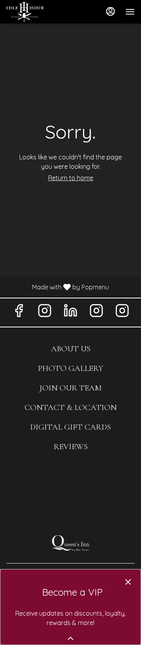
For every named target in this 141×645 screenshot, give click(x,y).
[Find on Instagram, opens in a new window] (45, 312)
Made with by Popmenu (57, 287)
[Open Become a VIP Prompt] (70, 638)
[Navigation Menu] (130, 11)
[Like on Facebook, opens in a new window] (19, 312)
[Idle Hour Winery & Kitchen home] (41, 12)
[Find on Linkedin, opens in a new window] (70, 312)
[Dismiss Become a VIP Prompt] (128, 582)
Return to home (70, 178)
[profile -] (110, 11)
